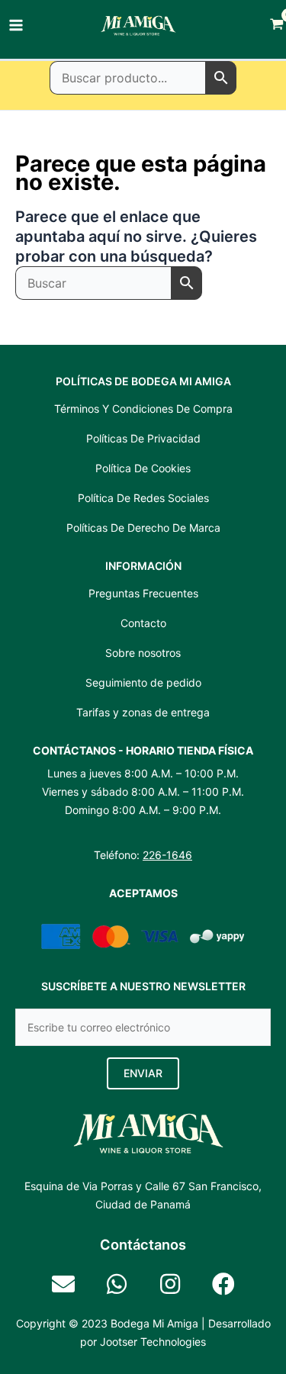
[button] (143, 1073)
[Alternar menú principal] (16, 25)
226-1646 (167, 854)
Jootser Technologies (153, 1341)
